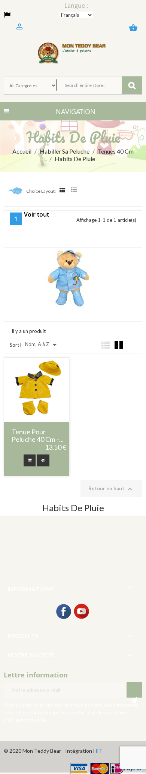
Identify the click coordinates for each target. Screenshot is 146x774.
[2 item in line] (119, 345)
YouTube (82, 612)
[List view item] (105, 345)
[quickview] (43, 460)
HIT (98, 751)
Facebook (64, 612)
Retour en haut (111, 489)
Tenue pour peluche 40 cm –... (38, 435)
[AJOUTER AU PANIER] (30, 460)
